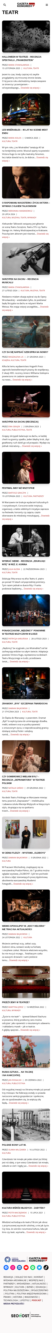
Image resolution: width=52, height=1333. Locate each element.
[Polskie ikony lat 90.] (26, 1125)
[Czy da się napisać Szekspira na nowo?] (26, 332)
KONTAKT (38, 1277)
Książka (6, 360)
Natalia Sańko (15, 788)
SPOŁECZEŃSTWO (39, 1290)
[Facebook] (6, 1267)
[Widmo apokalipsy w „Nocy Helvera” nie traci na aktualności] (26, 905)
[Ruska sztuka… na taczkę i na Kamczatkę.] (26, 1052)
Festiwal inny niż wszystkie (18, 488)
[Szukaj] (4, 5)
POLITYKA (10, 1293)
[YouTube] (26, 1267)
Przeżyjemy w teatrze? (16, 1002)
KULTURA (19, 1287)
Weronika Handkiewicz (20, 211)
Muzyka (16, 217)
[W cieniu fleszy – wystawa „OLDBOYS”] (26, 832)
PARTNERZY (9, 1283)
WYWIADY (8, 1287)
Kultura (27, 68)
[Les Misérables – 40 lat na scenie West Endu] (26, 109)
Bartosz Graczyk (17, 493)
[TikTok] (46, 1267)
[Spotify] (32, 1267)
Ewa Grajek (14, 426)
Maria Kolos (14, 138)
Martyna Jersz (15, 1007)
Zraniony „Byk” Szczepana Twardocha (25, 703)
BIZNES (30, 1287)
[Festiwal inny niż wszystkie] (26, 468)
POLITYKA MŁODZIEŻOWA (16, 1290)
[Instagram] (12, 1267)
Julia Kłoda (14, 569)
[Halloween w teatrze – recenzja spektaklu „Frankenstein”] (26, 36)
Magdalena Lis (15, 357)
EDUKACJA (41, 1287)
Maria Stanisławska (18, 65)
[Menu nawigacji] (47, 5)
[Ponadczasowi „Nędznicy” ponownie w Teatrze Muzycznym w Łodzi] (26, 610)
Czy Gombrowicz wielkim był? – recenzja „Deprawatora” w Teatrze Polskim (23, 779)
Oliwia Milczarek (17, 1149)
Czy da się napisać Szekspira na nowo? (25, 352)
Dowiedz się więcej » (30, 87)
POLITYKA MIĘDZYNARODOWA (32, 1293)
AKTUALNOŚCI (39, 1283)
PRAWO (7, 1297)
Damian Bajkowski (17, 708)
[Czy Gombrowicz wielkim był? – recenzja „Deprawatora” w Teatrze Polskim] (26, 756)
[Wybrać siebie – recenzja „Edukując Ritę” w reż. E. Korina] (26, 541)
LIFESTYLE (25, 1300)
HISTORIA (17, 1297)
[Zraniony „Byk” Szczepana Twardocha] (26, 683)
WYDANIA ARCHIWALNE (14, 1280)
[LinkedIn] (19, 1267)
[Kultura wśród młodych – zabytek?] (26, 1188)
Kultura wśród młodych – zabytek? (23, 1208)
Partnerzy (38, 496)
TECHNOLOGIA (10, 1300)
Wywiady (31, 217)
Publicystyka (18, 430)
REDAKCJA (8, 1277)
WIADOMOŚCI (31, 1297)
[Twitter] (39, 1267)
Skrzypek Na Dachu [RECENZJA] (20, 422)
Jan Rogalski (14, 1080)
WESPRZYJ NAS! (36, 1280)
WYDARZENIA (23, 1283)
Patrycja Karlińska (18, 638)
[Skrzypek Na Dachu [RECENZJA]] (26, 401)
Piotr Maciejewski (17, 1212)
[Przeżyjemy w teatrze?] (26, 982)
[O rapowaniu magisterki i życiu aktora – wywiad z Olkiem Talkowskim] (26, 182)
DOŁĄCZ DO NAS (23, 1277)
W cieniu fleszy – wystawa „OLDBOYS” (24, 853)
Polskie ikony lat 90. (14, 1145)
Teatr (36, 68)
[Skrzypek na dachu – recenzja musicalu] (26, 259)
